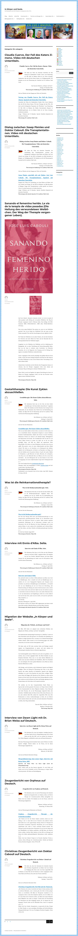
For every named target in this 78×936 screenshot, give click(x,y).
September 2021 (60, 163)
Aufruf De (16, 16)
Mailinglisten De (20, 18)
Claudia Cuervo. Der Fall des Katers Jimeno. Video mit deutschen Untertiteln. (29, 57)
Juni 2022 (59, 155)
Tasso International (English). (63, 96)
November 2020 (60, 166)
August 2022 (59, 154)
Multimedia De (60, 16)
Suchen (57, 71)
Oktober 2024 (59, 140)
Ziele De (11, 16)
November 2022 (60, 150)
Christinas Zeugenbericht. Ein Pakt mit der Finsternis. (35, 887)
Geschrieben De (49, 16)
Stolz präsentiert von (18, 930)
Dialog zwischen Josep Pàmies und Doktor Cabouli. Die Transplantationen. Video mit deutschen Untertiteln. (27, 132)
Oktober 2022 (59, 152)
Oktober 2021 (59, 162)
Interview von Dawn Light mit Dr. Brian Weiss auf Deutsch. (26, 719)
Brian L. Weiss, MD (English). (63, 82)
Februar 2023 (59, 146)
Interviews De (24, 16)
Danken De (29, 18)
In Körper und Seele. (14, 9)
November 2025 (60, 139)
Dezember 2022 (60, 149)
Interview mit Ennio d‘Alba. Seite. (26, 543)
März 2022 (59, 159)
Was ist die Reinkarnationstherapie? (28, 482)
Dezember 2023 (60, 144)
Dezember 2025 (60, 137)
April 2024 (59, 143)
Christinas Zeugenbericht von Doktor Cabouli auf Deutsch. (28, 853)
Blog (6, 16)
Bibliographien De (9, 18)
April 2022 (59, 158)
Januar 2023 (59, 148)
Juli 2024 (59, 141)
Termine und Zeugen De (36, 16)
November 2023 (60, 145)
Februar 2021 (59, 164)
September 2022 (60, 153)
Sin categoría (7, 72)
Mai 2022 (59, 157)
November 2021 (60, 161)
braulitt (6, 69)
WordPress (24, 930)
